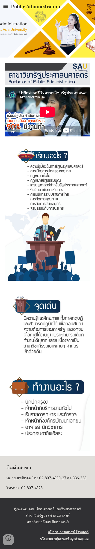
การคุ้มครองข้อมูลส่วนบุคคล (70, 539)
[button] (5, 6)
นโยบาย (45, 539)
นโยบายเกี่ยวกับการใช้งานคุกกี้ (68, 532)
